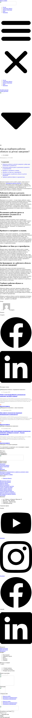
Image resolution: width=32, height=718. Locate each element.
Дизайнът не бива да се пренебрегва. (12, 172)
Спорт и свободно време (6, 487)
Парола (2, 712)
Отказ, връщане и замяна (6, 474)
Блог (4, 11)
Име (1, 451)
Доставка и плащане (5, 473)
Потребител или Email (5, 711)
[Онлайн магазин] (1, 88)
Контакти (5, 12)
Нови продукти (4, 648)
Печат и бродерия (7, 9)
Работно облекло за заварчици (7, 492)
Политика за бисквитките (9, 699)
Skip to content (3, 0)
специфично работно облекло (13, 183)
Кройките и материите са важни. (11, 170)
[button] (16, 46)
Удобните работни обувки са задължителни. (14, 177)
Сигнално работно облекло (7, 491)
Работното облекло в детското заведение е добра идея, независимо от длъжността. (16, 165)
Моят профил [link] (3, 462)
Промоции (2, 464)
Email (1, 452)
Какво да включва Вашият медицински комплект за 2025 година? (12, 395)
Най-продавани (4, 649)
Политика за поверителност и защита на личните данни (14, 472)
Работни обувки (4, 483)
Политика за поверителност (10, 697)
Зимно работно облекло (6, 490)
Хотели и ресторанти (5, 482)
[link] (6, 655)
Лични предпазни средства (7, 486)
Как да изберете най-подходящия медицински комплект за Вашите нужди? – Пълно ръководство (15, 432)
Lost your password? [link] (5, 717)
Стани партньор (4, 91)
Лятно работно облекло (6, 488)
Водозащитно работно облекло (8, 494)
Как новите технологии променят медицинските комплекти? (11, 413)
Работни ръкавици (4, 484)
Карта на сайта (6, 696)
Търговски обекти (7, 8)
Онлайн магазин (4, 90)
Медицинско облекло (5, 480)
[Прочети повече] (0, 404)
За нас (4, 7)
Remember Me (5, 714)
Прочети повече (5, 406)
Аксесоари (2, 495)
